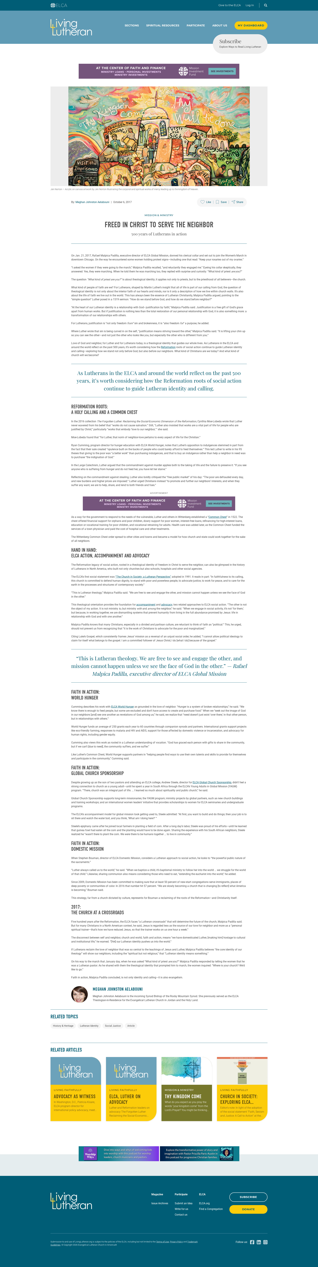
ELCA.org (204, 1203)
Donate (248, 1209)
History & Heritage (63, 1025)
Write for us (181, 1209)
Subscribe (248, 1197)
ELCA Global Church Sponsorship (212, 782)
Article (131, 1025)
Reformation (168, 347)
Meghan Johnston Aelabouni (92, 202)
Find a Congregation (211, 1209)
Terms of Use (162, 1241)
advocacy (166, 604)
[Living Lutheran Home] (71, 27)
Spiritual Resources (162, 25)
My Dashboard (251, 25)
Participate (196, 25)
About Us (219, 25)
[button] (266, 5)
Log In (250, 5)
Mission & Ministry (159, 215)
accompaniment (145, 604)
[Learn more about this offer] (159, 77)
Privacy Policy (176, 1241)
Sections (132, 25)
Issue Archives (159, 1203)
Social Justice (113, 1025)
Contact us (181, 1214)
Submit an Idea (183, 1203)
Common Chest (218, 517)
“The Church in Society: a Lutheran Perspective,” (143, 576)
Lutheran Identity (89, 1025)
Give (229, 5)
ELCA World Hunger (122, 706)
